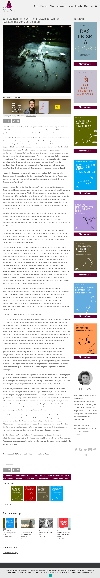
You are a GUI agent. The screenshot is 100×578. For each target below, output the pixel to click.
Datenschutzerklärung (85, 572)
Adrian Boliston (9, 464)
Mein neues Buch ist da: (12, 97)
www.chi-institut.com (27, 454)
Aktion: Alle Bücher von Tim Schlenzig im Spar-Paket (9, 532)
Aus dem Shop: (8, 483)
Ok (50, 575)
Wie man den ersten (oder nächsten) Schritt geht (45, 532)
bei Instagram (31, 116)
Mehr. (83, 420)
